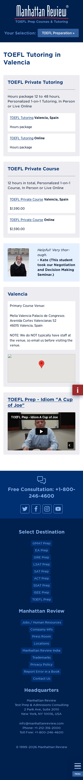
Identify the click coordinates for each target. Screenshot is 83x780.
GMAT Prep (41, 543)
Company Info (41, 629)
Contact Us (41, 678)
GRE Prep (41, 557)
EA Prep (41, 550)
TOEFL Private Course (26, 199)
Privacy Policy (41, 664)
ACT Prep (41, 578)
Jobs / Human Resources (41, 622)
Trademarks (41, 657)
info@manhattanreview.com (41, 723)
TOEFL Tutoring (21, 118)
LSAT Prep (41, 564)
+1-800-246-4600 (49, 732)
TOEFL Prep (41, 599)
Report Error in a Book (41, 671)
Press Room (41, 636)
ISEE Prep (41, 592)
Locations (41, 643)
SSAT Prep (41, 585)
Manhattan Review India (41, 650)
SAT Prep (41, 571)
